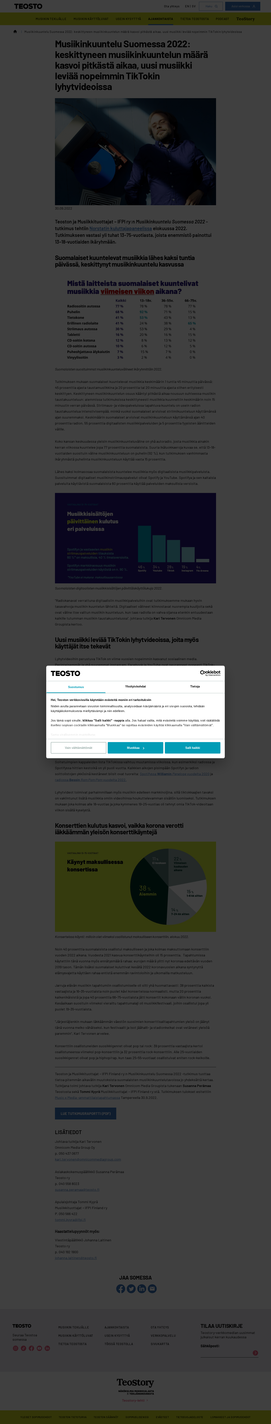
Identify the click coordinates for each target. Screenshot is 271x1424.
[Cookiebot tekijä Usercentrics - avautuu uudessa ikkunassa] (203, 673)
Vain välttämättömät (78, 747)
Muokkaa (133, 747)
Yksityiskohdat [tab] (135, 686)
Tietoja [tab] (195, 686)
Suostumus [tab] (76, 687)
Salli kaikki (192, 747)
